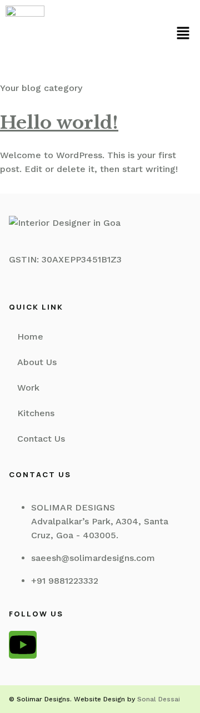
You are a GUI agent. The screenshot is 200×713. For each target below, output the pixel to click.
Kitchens (35, 413)
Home (30, 336)
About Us (37, 362)
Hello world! (59, 123)
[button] (183, 34)
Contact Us (41, 438)
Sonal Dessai (158, 699)
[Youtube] (23, 645)
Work (28, 387)
